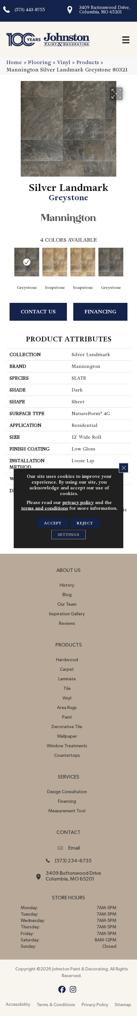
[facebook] (62, 990)
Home (14, 62)
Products (87, 62)
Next (127, 261)
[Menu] (126, 39)
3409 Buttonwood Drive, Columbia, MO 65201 (104, 10)
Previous (9, 261)
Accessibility (18, 1004)
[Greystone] (27, 262)
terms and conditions (44, 508)
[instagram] (73, 990)
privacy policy (78, 502)
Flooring (39, 62)
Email (74, 848)
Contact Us (38, 311)
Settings (68, 534)
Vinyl (63, 62)
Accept (52, 522)
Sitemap (123, 1005)
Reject (85, 522)
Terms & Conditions (56, 1005)
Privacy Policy (95, 1005)
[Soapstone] (55, 262)
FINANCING (100, 311)
